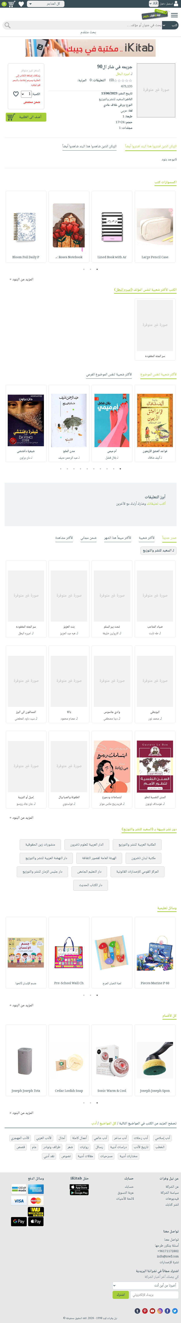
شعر (70, 1147)
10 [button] (60, 469)
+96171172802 (168, 1251)
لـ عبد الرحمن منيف (69, 458)
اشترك (121, 1295)
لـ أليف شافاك (155, 458)
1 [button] (97, 269)
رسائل (99, 1147)
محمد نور (153, 719)
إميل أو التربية (26, 797)
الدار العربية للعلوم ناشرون (87, 845)
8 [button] (74, 469)
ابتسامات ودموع (112, 797)
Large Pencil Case (155, 257)
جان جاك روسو (25, 804)
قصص (21, 1147)
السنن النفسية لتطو (155, 797)
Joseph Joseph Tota (26, 1091)
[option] (155, 227)
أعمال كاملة (79, 1138)
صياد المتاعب (155, 627)
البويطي (155, 712)
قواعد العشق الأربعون (155, 451)
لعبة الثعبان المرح (112, 983)
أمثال (61, 1138)
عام (34, 1147)
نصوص (66, 1156)
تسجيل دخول (166, 4)
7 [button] (81, 469)
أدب (94, 1124)
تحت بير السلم (112, 627)
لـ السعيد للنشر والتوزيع (158, 551)
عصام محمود (67, 719)
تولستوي (68, 804)
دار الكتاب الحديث (90, 885)
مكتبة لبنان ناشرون (143, 858)
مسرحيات (106, 1156)
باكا (69, 712)
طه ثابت (153, 633)
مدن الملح (69, 451)
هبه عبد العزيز (67, 633)
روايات (84, 1147)
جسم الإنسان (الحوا (25, 983)
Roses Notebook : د (68, 257)
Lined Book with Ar (112, 257)
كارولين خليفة (111, 633)
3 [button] (84, 269)
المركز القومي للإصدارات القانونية (137, 872)
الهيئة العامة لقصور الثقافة (99, 858)
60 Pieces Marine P (155, 983)
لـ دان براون (26, 458)
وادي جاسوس (112, 712)
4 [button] (101, 469)
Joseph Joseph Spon (155, 1091)
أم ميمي (112, 451)
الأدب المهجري (20, 1138)
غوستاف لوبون (153, 804)
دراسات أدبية (118, 1147)
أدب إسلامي (162, 1138)
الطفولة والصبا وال (69, 797)
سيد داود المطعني (25, 719)
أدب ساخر (120, 1138)
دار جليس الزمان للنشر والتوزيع (42, 872)
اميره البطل (123, 74)
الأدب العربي (43, 1138)
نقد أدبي (49, 1156)
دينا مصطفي (111, 719)
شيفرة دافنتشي (26, 451)
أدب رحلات (141, 1138)
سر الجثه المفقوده (155, 356)
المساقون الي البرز (26, 712)
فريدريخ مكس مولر (111, 804)
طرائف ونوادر (51, 1147)
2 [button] (91, 269)
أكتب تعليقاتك (156, 504)
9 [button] (67, 469)
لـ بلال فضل (112, 458)
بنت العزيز (69, 627)
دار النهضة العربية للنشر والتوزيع (46, 858)
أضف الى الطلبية (30, 117)
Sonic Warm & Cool (112, 1091)
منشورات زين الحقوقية (40, 845)
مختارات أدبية (129, 1156)
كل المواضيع (108, 1124)
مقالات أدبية (85, 1156)
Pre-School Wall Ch (69, 983)
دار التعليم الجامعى (89, 872)
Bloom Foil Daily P (25, 257)
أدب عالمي (100, 1138)
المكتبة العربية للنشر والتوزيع (137, 845)
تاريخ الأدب (141, 1147)
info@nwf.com (168, 1256)
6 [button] (87, 469)
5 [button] (94, 469)
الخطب (159, 1147)
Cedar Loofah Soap (69, 1091)
